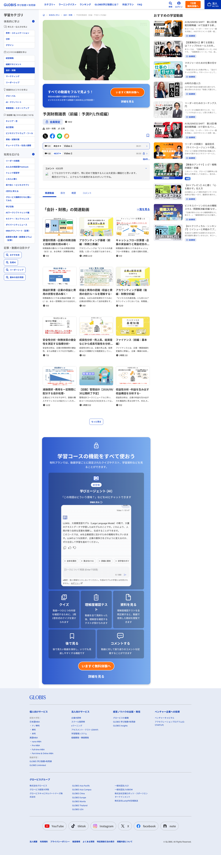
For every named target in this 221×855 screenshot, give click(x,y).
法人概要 (33, 842)
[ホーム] (44, 15)
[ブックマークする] (148, 135)
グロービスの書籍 (121, 717)
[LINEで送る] (59, 136)
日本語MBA (35, 721)
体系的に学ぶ (54, 15)
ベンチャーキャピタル (164, 717)
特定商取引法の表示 (105, 842)
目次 (63, 192)
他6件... (146, 159)
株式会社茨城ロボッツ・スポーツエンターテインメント (131, 795)
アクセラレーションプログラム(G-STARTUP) (170, 723)
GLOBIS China (78, 793)
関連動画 (49, 192)
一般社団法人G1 (122, 785)
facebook (149, 826)
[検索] (170, 4)
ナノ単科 (36, 725)
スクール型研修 (78, 721)
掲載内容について (125, 842)
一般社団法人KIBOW (124, 789)
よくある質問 (88, 842)
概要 (74, 192)
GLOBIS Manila (79, 801)
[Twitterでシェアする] (45, 136)
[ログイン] (179, 4)
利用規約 (44, 842)
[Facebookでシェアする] (52, 136)
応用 (63, 128)
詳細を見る (127, 101)
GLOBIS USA (77, 809)
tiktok (82, 826)
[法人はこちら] (212, 4)
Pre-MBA (36, 745)
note (173, 826)
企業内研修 (76, 717)
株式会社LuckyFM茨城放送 (126, 800)
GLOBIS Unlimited (38, 765)
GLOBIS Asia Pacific (81, 785)
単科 (34, 729)
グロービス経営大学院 (39, 789)
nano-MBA (36, 741)
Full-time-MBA (38, 749)
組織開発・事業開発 (80, 737)
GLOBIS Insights (120, 725)
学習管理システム (79, 733)
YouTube (58, 826)
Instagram (106, 826)
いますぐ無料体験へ (127, 92)
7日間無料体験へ (193, 4)
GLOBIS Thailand (79, 805)
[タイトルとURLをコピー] (66, 136)
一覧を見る (143, 209)
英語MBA (34, 737)
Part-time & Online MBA (42, 753)
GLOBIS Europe (79, 797)
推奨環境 (76, 842)
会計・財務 (67, 15)
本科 (34, 733)
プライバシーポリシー (60, 842)
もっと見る (96, 421)
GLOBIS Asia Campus (81, 789)
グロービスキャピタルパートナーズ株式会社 (46, 795)
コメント (87, 192)
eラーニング (76, 725)
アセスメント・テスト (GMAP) (84, 729)
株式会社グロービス (38, 785)
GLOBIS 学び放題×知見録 (41, 761)
